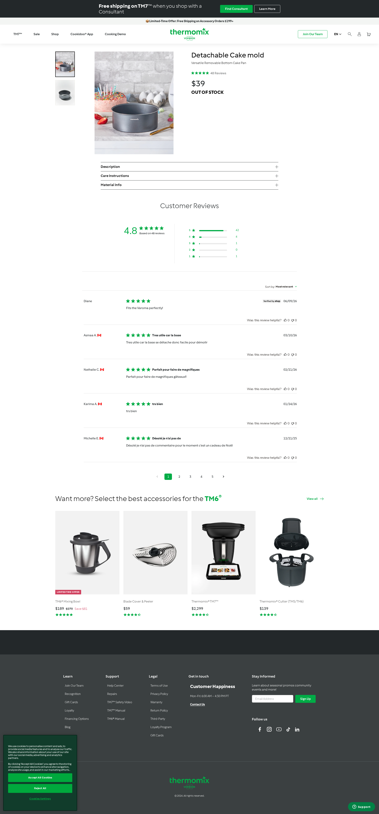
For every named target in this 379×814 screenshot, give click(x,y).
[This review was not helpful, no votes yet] (292, 320)
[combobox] (281, 286)
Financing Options (77, 719)
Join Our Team (313, 34)
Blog (67, 727)
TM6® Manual (116, 719)
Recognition (73, 694)
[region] (40, 773)
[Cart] (368, 34)
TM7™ (17, 34)
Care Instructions (115, 176)
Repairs (112, 694)
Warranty (156, 702)
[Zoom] (134, 103)
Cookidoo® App (81, 34)
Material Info (111, 185)
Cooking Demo (115, 34)
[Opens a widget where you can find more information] (361, 807)
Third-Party (157, 719)
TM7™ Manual (116, 710)
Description (110, 166)
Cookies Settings (40, 798)
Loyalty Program (161, 727)
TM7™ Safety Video (119, 702)
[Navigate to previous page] (157, 477)
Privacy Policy (159, 694)
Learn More (267, 9)
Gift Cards (71, 702)
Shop (55, 34)
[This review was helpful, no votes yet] (285, 320)
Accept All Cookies (40, 777)
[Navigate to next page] (223, 477)
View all (312, 499)
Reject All (40, 788)
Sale (37, 34)
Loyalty (69, 710)
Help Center (115, 685)
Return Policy (159, 710)
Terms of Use (159, 685)
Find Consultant (236, 9)
